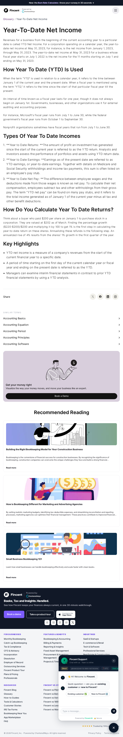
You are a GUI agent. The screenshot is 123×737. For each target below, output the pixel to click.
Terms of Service (111, 733)
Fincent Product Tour (14, 670)
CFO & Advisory (11, 650)
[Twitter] (93, 296)
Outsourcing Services (14, 666)
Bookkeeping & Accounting (57, 639)
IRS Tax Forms (10, 709)
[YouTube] (66, 622)
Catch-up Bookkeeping (15, 643)
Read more (11, 468)
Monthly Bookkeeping (15, 639)
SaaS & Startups (91, 639)
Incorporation (10, 654)
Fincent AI (89, 718)
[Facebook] (100, 296)
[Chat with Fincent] (114, 728)
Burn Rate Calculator (48, 3)
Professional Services (94, 650)
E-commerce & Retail (93, 643)
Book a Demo (62, 396)
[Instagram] (115, 296)
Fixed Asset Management (56, 650)
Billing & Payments (53, 643)
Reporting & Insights (54, 646)
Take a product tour (40, 614)
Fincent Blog (10, 690)
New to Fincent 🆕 (99, 694)
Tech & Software (91, 646)
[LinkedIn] (53, 622)
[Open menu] (115, 10)
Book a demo (14, 614)
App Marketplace (12, 717)
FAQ (6, 721)
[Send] (113, 711)
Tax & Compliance (12, 646)
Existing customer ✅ (77, 694)
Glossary (8, 19)
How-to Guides (11, 697)
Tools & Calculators (13, 701)
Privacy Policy (94, 733)
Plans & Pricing (11, 674)
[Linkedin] (108, 296)
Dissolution (9, 658)
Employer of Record (13, 662)
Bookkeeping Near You (15, 713)
